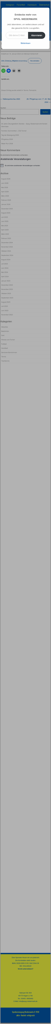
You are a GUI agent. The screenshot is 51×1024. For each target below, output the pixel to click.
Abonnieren (36, 35)
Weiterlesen (25, 43)
